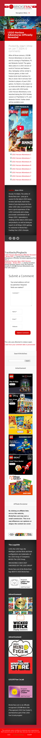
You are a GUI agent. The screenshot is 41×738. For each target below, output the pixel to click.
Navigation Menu (21, 13)
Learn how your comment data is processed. (20, 345)
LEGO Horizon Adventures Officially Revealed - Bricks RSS (20, 255)
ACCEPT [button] (29, 735)
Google (10, 238)
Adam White (26, 46)
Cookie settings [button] (18, 735)
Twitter (17, 238)
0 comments (18, 50)
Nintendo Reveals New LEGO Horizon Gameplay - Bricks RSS (18, 262)
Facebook (14, 238)
